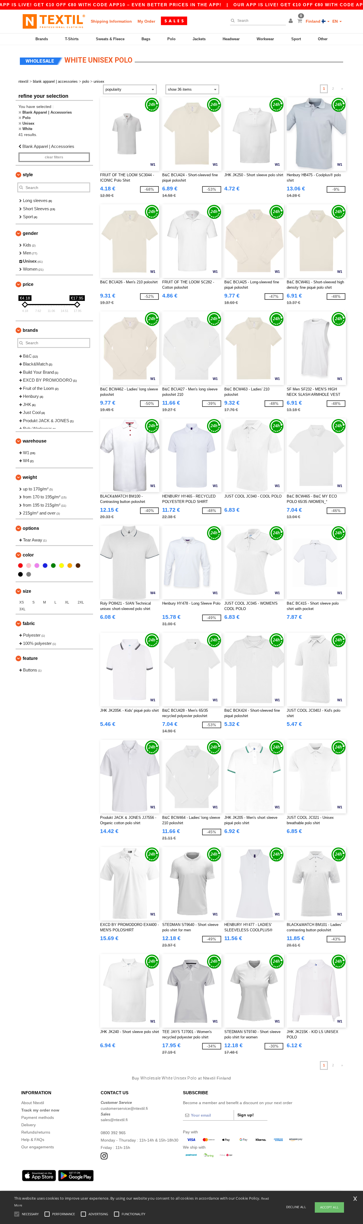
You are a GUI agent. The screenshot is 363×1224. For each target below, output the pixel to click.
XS (21, 602)
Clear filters (54, 157)
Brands (41, 39)
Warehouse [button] (35, 441)
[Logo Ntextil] (54, 21)
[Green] (53, 565)
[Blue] (45, 565)
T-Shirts (72, 39)
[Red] (20, 565)
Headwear (231, 39)
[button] (291, 21)
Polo (171, 39)
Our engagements (37, 1147)
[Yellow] (61, 565)
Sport (296, 39)
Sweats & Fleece (110, 39)
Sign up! (245, 1115)
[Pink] (28, 565)
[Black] (20, 574)
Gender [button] (30, 233)
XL (67, 602)
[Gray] (28, 574)
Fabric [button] (29, 623)
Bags (146, 39)
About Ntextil (32, 1102)
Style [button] (28, 174)
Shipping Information (111, 21)
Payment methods (37, 1117)
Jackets (199, 39)
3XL (22, 609)
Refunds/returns (35, 1132)
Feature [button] (30, 658)
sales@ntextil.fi (114, 1119)
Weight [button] (30, 477)
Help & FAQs (32, 1139)
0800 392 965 (113, 1132)
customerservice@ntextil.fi (124, 1108)
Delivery (28, 1125)
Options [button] (31, 528)
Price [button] (28, 284)
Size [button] (27, 591)
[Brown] (78, 565)
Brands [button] (30, 330)
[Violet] (36, 565)
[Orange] (69, 565)
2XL (81, 602)
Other (323, 39)
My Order (146, 21)
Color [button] (28, 554)
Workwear (265, 39)
